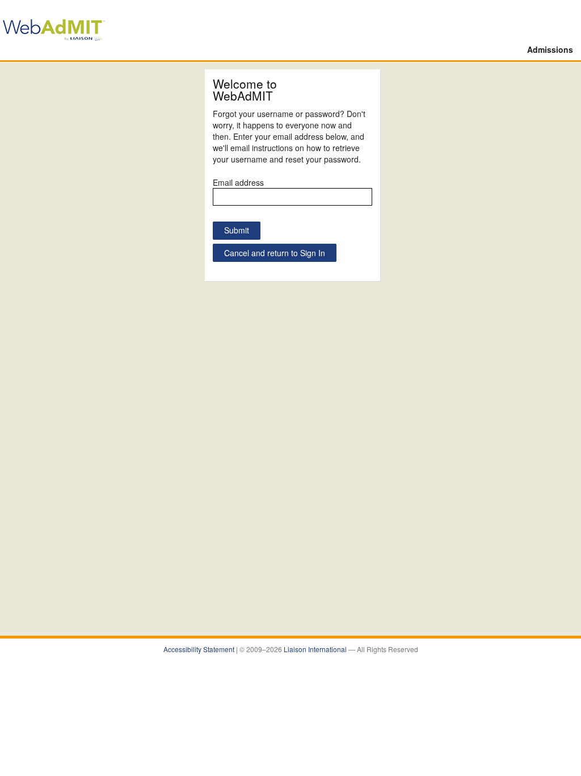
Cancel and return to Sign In (274, 252)
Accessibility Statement (199, 649)
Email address (238, 182)
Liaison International (316, 649)
